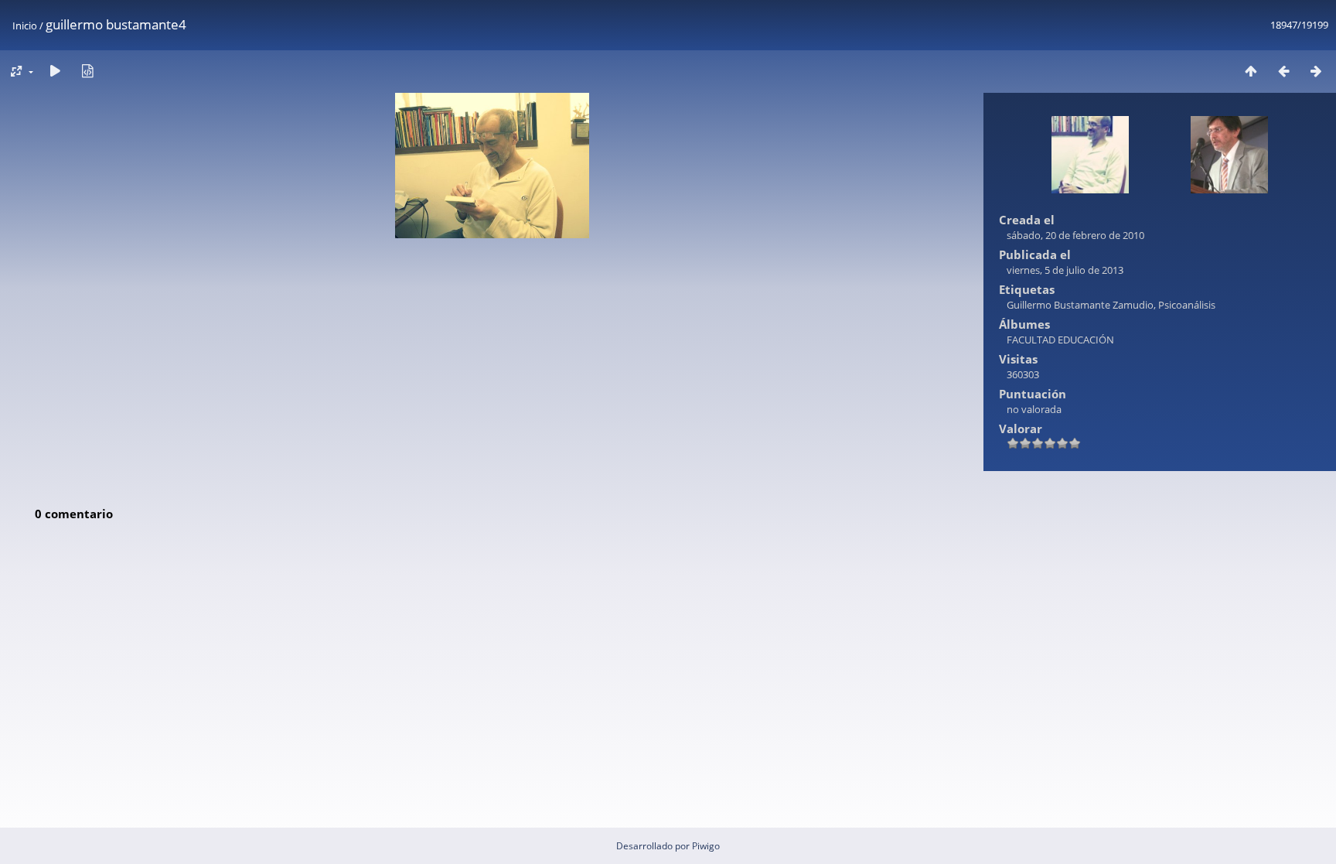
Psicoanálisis (1186, 305)
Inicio (24, 25)
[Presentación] (55, 71)
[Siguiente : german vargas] (1316, 71)
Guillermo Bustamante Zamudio (1080, 305)
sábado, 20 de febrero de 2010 (1075, 235)
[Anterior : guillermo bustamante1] (1283, 71)
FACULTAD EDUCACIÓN (1060, 340)
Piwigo (706, 845)
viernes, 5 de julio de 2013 (1065, 270)
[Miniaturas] (1251, 71)
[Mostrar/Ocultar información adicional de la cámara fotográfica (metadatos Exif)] (87, 71)
